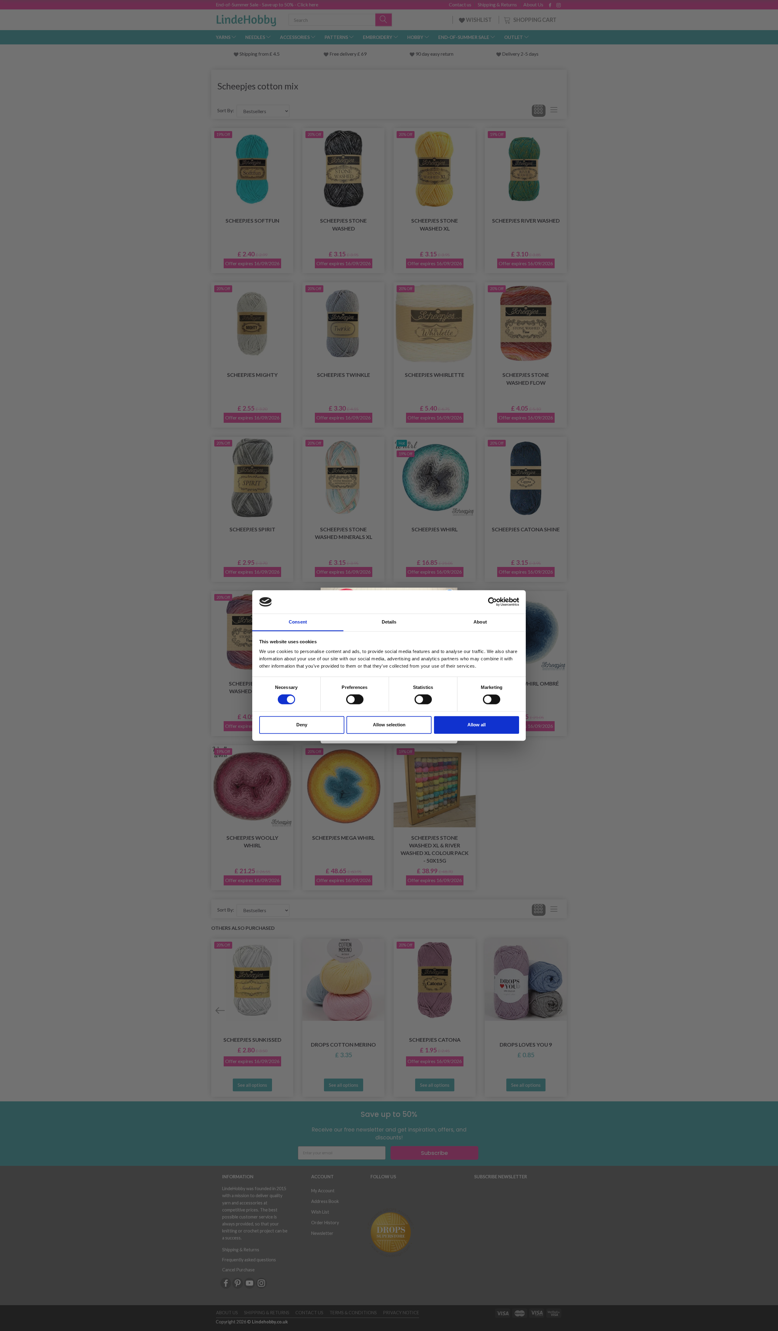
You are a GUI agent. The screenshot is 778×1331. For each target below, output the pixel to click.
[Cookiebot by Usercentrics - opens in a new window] (492, 601)
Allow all (476, 724)
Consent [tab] (298, 621)
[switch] (354, 699)
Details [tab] (389, 621)
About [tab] (480, 621)
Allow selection (389, 724)
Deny (301, 724)
